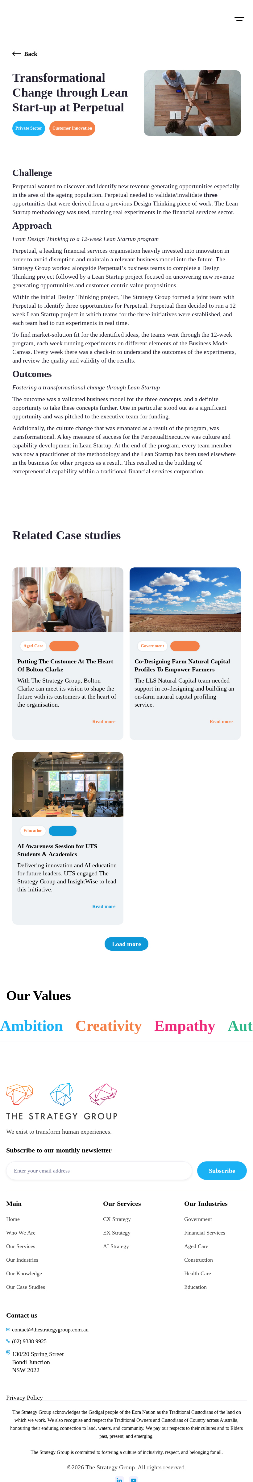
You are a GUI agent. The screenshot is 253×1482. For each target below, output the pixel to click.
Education (195, 1287)
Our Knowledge (24, 1273)
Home (13, 1219)
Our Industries (22, 1260)
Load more (126, 943)
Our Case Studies (25, 1287)
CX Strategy (117, 1219)
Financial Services (204, 1233)
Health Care (197, 1273)
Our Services (20, 1246)
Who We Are (20, 1233)
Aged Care (196, 1246)
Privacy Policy (24, 1397)
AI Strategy (116, 1246)
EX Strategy (117, 1233)
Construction (198, 1260)
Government (198, 1219)
